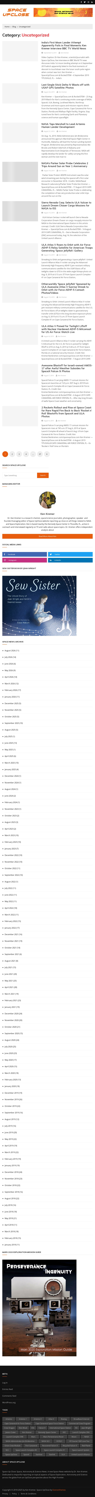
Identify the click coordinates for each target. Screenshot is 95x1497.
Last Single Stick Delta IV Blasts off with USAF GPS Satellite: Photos (65, 86)
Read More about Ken (47, 536)
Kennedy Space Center (47, 1432)
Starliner (39, 1454)
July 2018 (8, 1205)
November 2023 (12, 809)
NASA (86, 1437)
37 (40, 454)
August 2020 (10, 1040)
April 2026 (9, 677)
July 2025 (8, 736)
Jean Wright (86, 1428)
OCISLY (59, 1441)
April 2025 (9, 756)
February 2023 (11, 842)
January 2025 (10, 769)
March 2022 (10, 914)
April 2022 (9, 908)
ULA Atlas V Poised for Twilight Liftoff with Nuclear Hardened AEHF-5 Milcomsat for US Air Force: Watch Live (66, 329)
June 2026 (9, 663)
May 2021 (9, 980)
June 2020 (9, 1053)
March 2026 (10, 683)
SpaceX (26, 1454)
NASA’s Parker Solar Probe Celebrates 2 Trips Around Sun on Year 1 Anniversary (64, 165)
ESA (32, 1428)
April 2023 (9, 829)
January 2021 (10, 1007)
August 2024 (10, 789)
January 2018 (10, 1244)
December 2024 (11, 776)
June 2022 (9, 895)
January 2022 (10, 928)
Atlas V (51, 1419)
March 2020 (10, 1073)
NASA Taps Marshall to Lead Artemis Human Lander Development (63, 125)
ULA (63, 1454)
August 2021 (10, 961)
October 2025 (10, 716)
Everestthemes (59, 1490)
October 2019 (10, 1106)
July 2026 (8, 657)
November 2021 (12, 941)
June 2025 (9, 743)
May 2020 (9, 1060)
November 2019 (12, 1099)
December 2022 (11, 855)
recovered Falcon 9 (50, 1445)
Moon (74, 1437)
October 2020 (10, 1027)
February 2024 (11, 802)
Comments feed (9, 1396)
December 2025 (11, 703)
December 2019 (11, 1093)
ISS (76, 1428)
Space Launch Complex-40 (26, 1450)
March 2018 (10, 1231)
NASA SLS (45, 1441)
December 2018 (11, 1172)
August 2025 (10, 729)
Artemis (9, 1419)
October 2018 (10, 1185)
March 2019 (10, 1152)
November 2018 (12, 1178)
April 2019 (9, 1145)
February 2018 (11, 1238)
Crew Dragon (9, 1428)
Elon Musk (23, 1428)
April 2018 (9, 1225)
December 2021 (11, 934)
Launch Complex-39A (81, 1432)
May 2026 (9, 670)
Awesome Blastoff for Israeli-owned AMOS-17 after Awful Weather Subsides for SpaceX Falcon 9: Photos (66, 368)
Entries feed (7, 1389)
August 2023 (10, 822)
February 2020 (11, 1079)
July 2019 (8, 1126)
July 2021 (8, 967)
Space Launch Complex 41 (54, 1450)
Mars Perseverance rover (53, 1437)
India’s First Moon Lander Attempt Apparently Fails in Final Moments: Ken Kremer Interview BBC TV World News (63, 45)
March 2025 (10, 763)
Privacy (5, 1494)
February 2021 (11, 1000)
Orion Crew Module (12, 1445)
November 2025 (12, 710)
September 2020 (12, 1033)
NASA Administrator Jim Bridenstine (20, 1441)
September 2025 (12, 723)
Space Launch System (80, 1450)
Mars (33, 1437)
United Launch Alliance (80, 1454)
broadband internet (81, 1419)
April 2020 (9, 1066)
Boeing (64, 1419)
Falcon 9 (42, 1428)
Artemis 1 (23, 1419)
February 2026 (11, 690)
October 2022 (10, 868)
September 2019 (12, 1112)
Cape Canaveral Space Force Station (50, 1423)
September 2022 (12, 875)
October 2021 (10, 947)
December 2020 (11, 1013)
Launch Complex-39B (14, 1437)
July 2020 (8, 1046)
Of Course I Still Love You (79, 1441)
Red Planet (86, 1445)
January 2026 (10, 696)
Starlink (52, 1454)
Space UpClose (11, 1454)
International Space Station (60, 1428)
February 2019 (11, 1159)
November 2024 (12, 782)
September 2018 (12, 1192)
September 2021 (12, 954)
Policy (14, 1494)
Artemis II (37, 1419)
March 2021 (10, 994)
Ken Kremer (65, 53)
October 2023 (10, 815)
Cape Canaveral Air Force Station (18, 1423)
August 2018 (10, 1198)
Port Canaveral (31, 1445)
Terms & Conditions (28, 1494)
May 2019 (9, 1139)
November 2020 (12, 1020)
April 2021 (9, 987)
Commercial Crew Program (79, 1423)
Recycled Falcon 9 (70, 1445)
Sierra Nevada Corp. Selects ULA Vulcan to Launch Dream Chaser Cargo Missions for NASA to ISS (66, 205)
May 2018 (9, 1218)
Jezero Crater (10, 1432)
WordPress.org (9, 1402)
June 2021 (9, 974)
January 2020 (10, 1086)
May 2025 (9, 749)
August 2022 (10, 881)
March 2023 (10, 835)
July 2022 (8, 888)
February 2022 (11, 921)
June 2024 (9, 796)
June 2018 (9, 1211)
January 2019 (10, 1165)
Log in (5, 1382)
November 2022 (12, 862)
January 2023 (10, 848)
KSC (64, 1432)
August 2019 (10, 1119)
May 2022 (9, 901)
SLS (7, 1450)
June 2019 (9, 1132)
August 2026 (10, 650)
